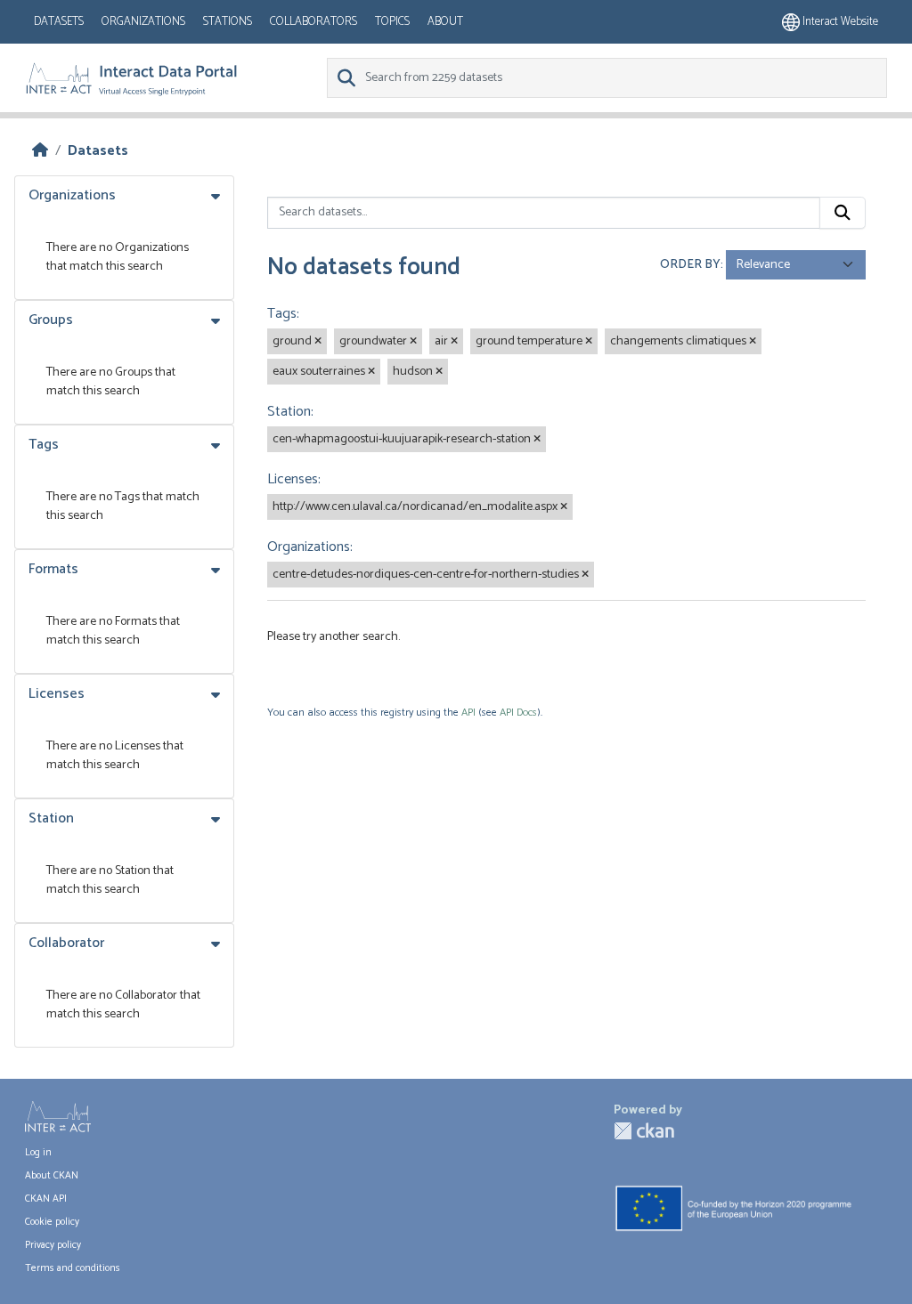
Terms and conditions (72, 1268)
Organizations (143, 21)
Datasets (59, 21)
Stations (227, 21)
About (445, 21)
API (468, 712)
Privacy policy (53, 1245)
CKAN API (46, 1199)
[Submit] (842, 213)
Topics (392, 21)
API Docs (518, 712)
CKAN (644, 1131)
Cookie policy (52, 1222)
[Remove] (318, 342)
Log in (38, 1153)
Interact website (839, 21)
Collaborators (313, 21)
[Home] (40, 151)
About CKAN (51, 1176)
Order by (690, 265)
